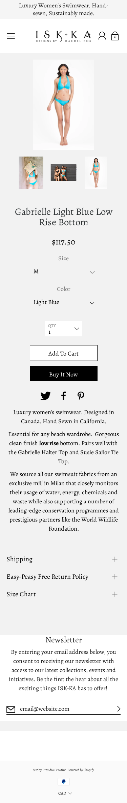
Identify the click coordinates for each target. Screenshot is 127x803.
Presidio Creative (54, 770)
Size (63, 258)
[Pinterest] (82, 396)
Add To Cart (63, 353)
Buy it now (63, 374)
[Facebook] (64, 396)
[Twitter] (45, 396)
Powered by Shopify (80, 770)
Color (63, 289)
